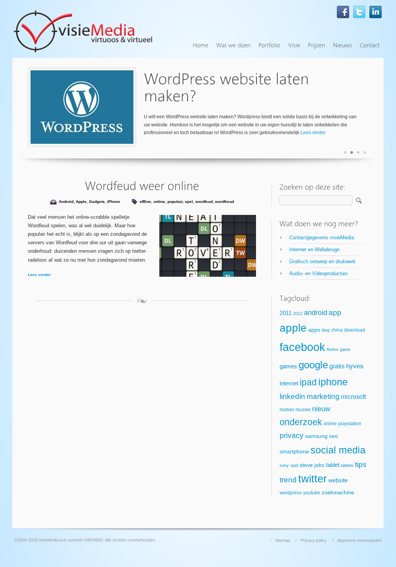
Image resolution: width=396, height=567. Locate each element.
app (335, 312)
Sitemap (282, 540)
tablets (347, 465)
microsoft (353, 396)
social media (338, 449)
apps (314, 330)
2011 (286, 313)
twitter (312, 479)
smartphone (294, 452)
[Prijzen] (316, 45)
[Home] (200, 45)
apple (293, 328)
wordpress (291, 492)
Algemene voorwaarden (359, 540)
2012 (297, 313)
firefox (332, 349)
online (159, 201)
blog (325, 330)
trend (288, 480)
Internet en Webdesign (314, 249)
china (337, 330)
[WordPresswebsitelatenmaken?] (228, 87)
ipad (308, 382)
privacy (292, 435)
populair (175, 201)
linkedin (292, 396)
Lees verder (313, 132)
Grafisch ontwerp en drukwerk (322, 261)
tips (361, 464)
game (345, 349)
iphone (333, 381)
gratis (337, 366)
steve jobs (312, 465)
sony (284, 465)
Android (66, 201)
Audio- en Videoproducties (318, 273)
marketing (323, 396)
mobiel (287, 409)
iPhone (113, 201)
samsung (316, 436)
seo (333, 436)
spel (189, 201)
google (313, 365)
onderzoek (301, 422)
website (338, 480)
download (354, 330)
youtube (311, 492)
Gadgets (97, 201)
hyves (355, 366)
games (288, 366)
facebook (302, 347)
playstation (349, 423)
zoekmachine (338, 492)
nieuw (321, 409)
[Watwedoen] (233, 45)
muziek (303, 409)
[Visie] (294, 45)
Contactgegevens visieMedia (321, 237)
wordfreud (224, 201)
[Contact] (370, 45)
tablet (333, 465)
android (315, 313)
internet (289, 383)
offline (145, 201)
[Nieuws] (342, 45)
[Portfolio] (269, 45)
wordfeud (204, 201)
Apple (81, 201)
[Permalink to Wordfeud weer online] (142, 185)
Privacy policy (313, 540)
